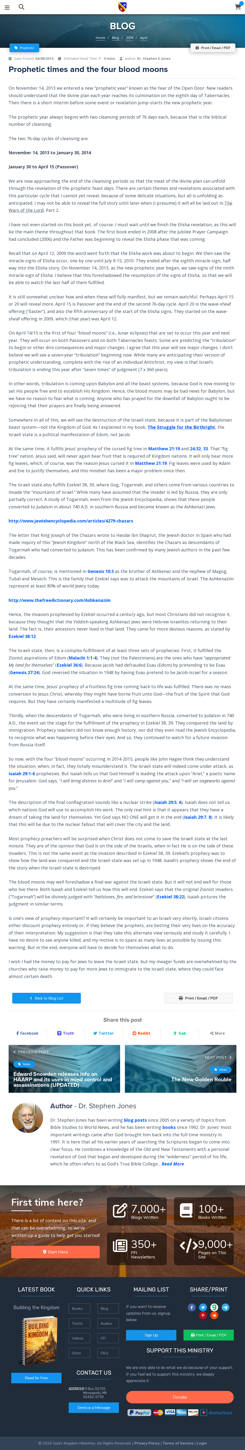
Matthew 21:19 (164, 448)
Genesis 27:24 (24, 672)
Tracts (77, 1323)
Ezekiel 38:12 (22, 636)
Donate (180, 1397)
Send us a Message (94, 1407)
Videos (78, 1338)
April (143, 37)
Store (76, 1353)
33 (205, 448)
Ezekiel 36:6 (69, 665)
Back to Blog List (48, 998)
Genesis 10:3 (101, 571)
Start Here (57, 1252)
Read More (173, 1164)
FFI (103, 1338)
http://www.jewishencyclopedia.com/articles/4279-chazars (71, 521)
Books (77, 1308)
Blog (115, 37)
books (169, 1127)
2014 (129, 37)
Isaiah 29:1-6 (22, 773)
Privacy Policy (147, 1443)
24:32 (195, 448)
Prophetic (26, 48)
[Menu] (7, 7)
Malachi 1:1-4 (82, 658)
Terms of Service (178, 1443)
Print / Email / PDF (201, 998)
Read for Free (36, 1378)
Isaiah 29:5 (165, 802)
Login (202, 1443)
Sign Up (151, 1335)
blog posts (135, 1120)
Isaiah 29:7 (195, 817)
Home (100, 37)
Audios (106, 1323)
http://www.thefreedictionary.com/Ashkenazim (60, 600)
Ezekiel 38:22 (170, 896)
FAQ (104, 1353)
